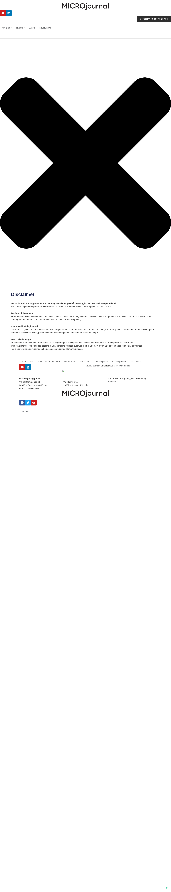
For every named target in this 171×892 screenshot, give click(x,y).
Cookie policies (119, 361)
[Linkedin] (9, 13)
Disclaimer (136, 361)
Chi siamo (7, 28)
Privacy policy (101, 361)
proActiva (112, 382)
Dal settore (85, 361)
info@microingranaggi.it (22, 349)
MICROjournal (92, 366)
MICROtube (69, 361)
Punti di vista (27, 361)
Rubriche (20, 28)
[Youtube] (3, 13)
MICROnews (45, 28)
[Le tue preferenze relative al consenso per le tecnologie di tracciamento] (167, 888)
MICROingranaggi (122, 366)
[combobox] (85, 36)
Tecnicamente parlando (49, 361)
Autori (32, 28)
